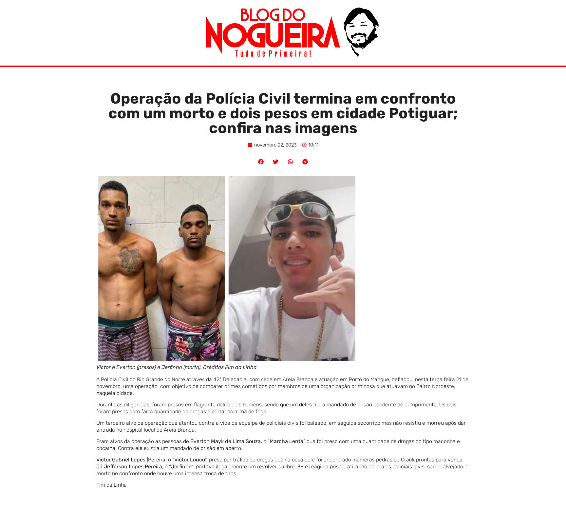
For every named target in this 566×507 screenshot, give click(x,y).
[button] (261, 161)
